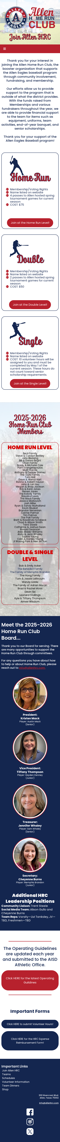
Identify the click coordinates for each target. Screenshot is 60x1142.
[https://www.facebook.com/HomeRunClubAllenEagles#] (30, 1111)
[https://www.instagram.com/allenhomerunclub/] (30, 1121)
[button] (4, 49)
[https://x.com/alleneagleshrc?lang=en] (30, 1131)
